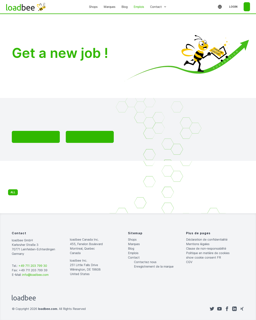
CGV (189, 262)
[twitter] (212, 309)
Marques (109, 7)
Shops (93, 7)
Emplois (139, 7)
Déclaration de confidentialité (207, 239)
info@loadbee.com (35, 275)
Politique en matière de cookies (208, 253)
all (12, 192)
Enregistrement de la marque (154, 266)
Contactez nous (145, 262)
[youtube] (219, 309)
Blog (124, 7)
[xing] (242, 309)
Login (233, 6)
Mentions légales (198, 244)
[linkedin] (234, 309)
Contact (156, 7)
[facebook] (227, 309)
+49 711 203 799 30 (32, 266)
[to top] (131, 309)
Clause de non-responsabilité (206, 248)
